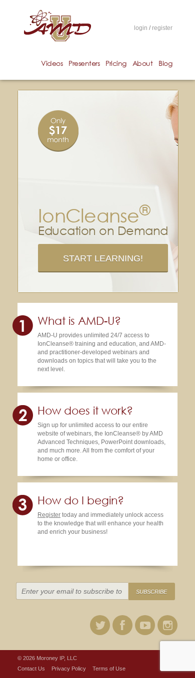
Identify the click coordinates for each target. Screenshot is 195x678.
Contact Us (31, 669)
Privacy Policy (69, 669)
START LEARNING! (103, 258)
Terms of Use (109, 669)
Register (49, 514)
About (142, 63)
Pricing (116, 63)
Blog (165, 63)
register (162, 27)
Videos (51, 63)
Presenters (84, 63)
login (141, 27)
